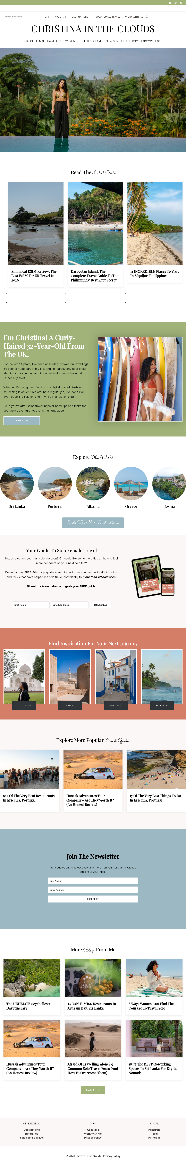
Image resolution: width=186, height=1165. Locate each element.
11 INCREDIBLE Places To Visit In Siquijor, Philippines (154, 273)
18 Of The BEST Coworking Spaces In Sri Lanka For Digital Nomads (153, 1068)
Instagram (154, 1129)
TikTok (154, 1133)
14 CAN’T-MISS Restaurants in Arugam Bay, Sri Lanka (92, 1005)
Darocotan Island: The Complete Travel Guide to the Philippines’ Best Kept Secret (94, 275)
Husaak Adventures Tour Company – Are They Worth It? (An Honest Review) (90, 800)
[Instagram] (170, 3)
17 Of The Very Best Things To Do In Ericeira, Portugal (155, 797)
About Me (22, 8)
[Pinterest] (181, 3)
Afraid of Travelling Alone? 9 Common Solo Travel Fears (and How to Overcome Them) (93, 1068)
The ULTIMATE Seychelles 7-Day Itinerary (29, 1005)
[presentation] (36, 223)
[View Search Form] (147, 16)
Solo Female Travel (108, 16)
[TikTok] (176, 3)
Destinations (32, 1129)
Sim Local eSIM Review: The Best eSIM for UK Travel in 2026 (34, 275)
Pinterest (154, 1137)
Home (9, 8)
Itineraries (31, 1133)
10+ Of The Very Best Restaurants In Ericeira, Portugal (29, 797)
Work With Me (42, 8)
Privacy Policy (64, 8)
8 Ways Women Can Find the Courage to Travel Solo (151, 1005)
